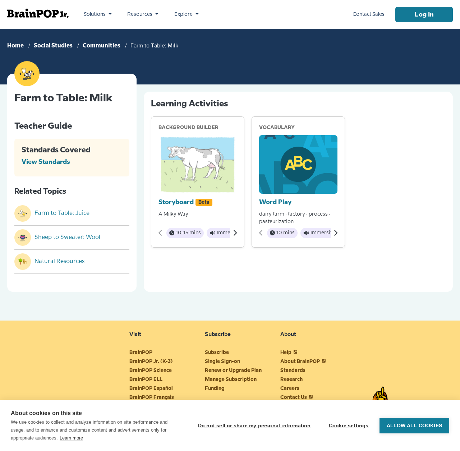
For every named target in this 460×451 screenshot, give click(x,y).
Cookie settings (349, 425)
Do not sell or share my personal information (254, 425)
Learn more (71, 438)
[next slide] (235, 233)
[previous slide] (160, 233)
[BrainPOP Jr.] (38, 13)
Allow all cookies (414, 425)
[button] (97, 14)
